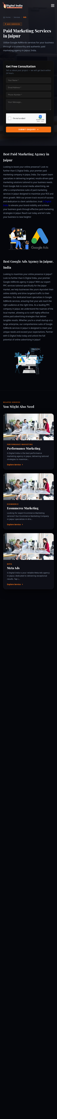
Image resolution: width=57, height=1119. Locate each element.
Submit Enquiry (27, 130)
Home (8, 17)
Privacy (38, 121)
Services (17, 17)
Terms (42, 121)
